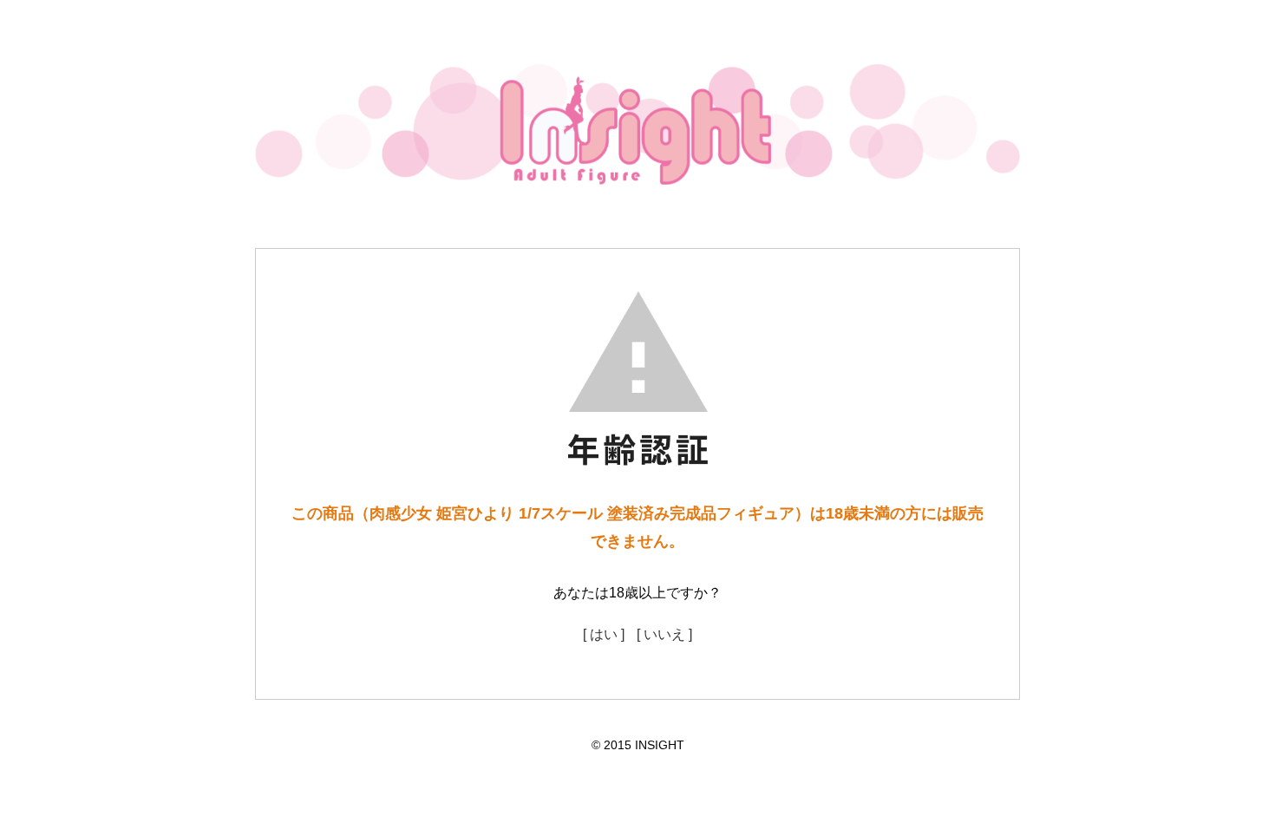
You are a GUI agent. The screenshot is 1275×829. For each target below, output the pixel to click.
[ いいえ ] (664, 634)
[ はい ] (603, 634)
